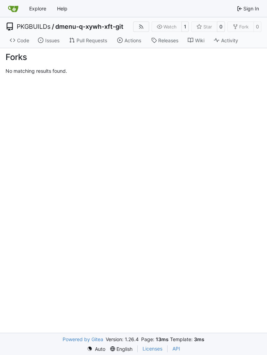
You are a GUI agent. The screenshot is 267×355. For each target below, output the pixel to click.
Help (62, 8)
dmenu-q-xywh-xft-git (89, 26)
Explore (37, 8)
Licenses (152, 349)
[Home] (13, 8)
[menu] (96, 349)
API (176, 349)
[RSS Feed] (141, 26)
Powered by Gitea (83, 339)
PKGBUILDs (33, 26)
